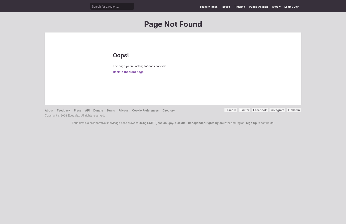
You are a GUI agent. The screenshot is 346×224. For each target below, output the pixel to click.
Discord (231, 110)
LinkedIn (294, 110)
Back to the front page (128, 72)
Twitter (244, 110)
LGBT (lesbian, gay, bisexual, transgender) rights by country (188, 123)
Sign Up (251, 123)
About (49, 110)
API (87, 110)
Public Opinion (258, 6)
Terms (111, 110)
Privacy (124, 110)
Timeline (239, 6)
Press (77, 110)
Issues (226, 6)
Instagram (277, 110)
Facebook (260, 110)
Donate (98, 110)
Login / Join (291, 6)
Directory (168, 110)
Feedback (63, 110)
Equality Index (208, 6)
